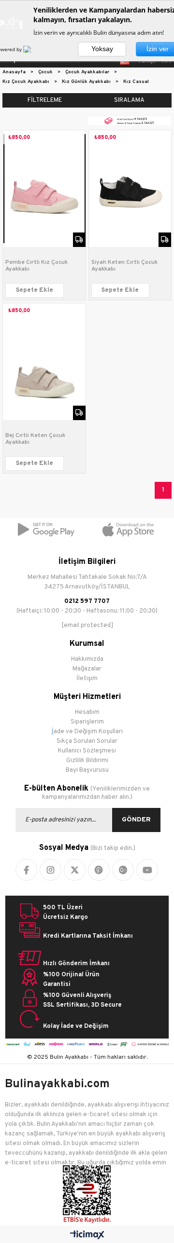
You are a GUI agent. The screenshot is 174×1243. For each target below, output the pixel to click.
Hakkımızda (87, 659)
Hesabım (87, 712)
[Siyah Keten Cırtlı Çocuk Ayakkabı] (130, 188)
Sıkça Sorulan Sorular (87, 741)
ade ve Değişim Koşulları (88, 732)
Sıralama (129, 100)
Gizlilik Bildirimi (87, 761)
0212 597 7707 (87, 601)
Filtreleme (45, 100)
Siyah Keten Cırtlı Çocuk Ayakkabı (124, 266)
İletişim (87, 679)
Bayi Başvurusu (87, 770)
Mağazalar (87, 669)
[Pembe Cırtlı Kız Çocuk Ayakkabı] (44, 188)
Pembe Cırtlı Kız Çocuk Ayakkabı (36, 266)
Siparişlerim (87, 722)
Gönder (136, 820)
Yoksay (102, 49)
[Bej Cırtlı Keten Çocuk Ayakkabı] (44, 361)
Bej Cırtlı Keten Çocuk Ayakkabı (35, 439)
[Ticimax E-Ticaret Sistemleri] (87, 1235)
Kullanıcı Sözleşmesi (87, 751)
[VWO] (33, 49)
